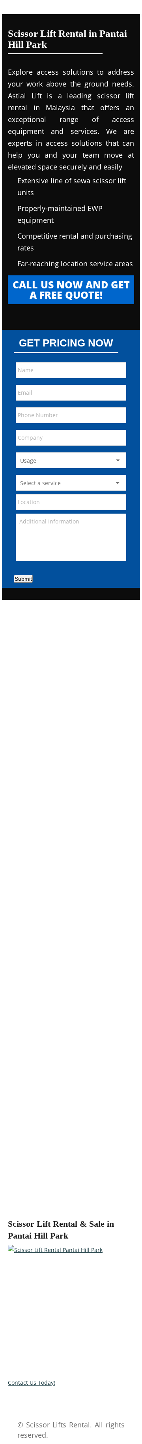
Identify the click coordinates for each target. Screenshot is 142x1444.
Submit (23, 579)
